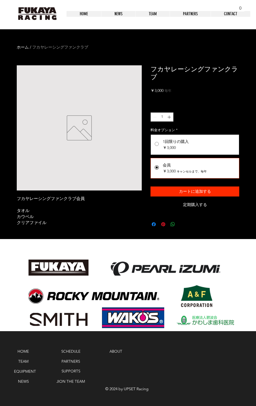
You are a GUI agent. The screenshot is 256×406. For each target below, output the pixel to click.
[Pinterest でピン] (163, 224)
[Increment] (169, 117)
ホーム (23, 47)
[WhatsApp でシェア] (173, 224)
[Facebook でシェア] (154, 224)
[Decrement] (154, 117)
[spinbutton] (162, 117)
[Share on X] (182, 224)
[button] (240, 6)
